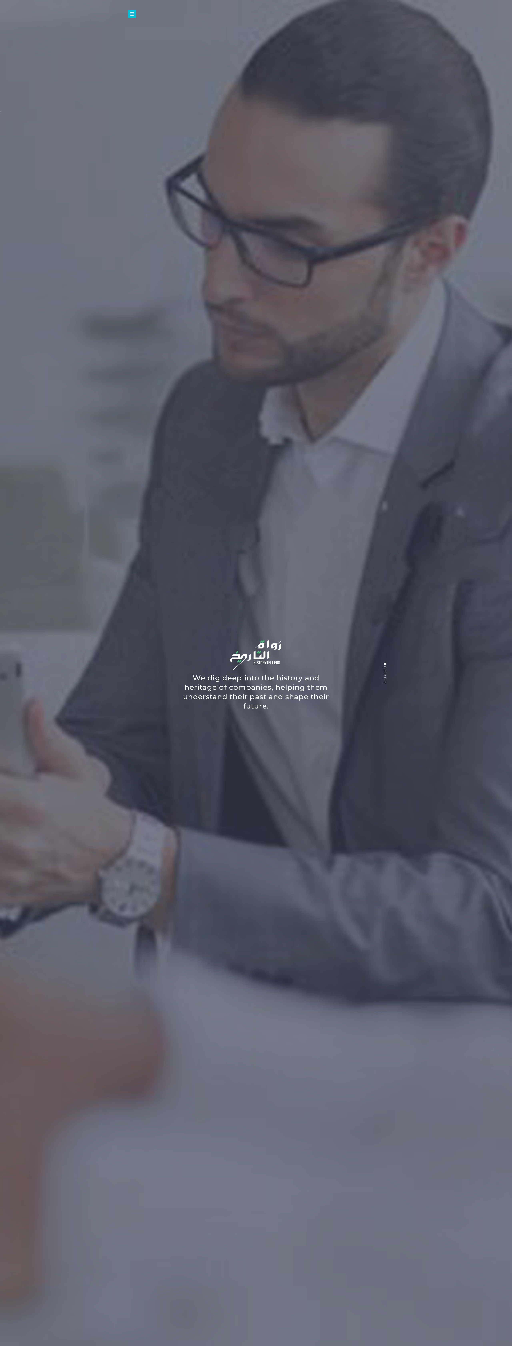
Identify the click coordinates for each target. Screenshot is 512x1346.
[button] (385, 664)
